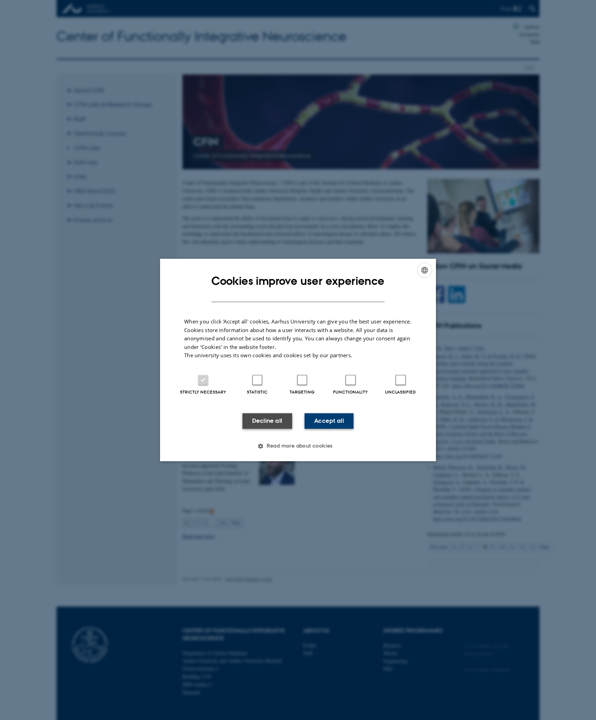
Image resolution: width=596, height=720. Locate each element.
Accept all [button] (329, 420)
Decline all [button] (267, 420)
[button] (298, 446)
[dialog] (298, 360)
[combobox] (424, 270)
